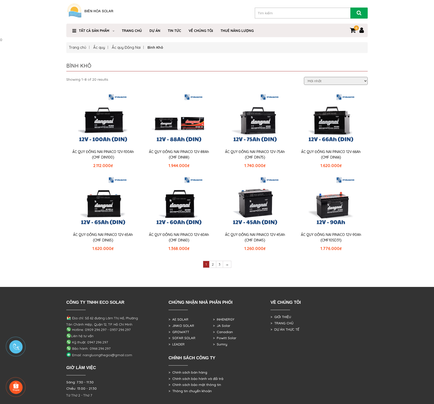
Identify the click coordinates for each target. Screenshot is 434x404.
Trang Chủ (132, 30)
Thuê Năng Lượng (237, 30)
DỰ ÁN (154, 30)
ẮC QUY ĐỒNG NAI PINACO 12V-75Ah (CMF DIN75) (255, 154)
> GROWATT (179, 332)
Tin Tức (174, 30)
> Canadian (223, 332)
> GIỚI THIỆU (280, 317)
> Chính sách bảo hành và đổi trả (196, 379)
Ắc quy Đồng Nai (126, 47)
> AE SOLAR (178, 319)
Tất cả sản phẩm (94, 30)
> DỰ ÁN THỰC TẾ (284, 329)
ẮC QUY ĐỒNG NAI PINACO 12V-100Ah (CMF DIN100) (103, 154)
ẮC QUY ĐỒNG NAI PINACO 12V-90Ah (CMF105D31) (331, 237)
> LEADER (177, 344)
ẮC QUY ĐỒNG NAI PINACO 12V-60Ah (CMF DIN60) (179, 237)
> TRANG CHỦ (281, 323)
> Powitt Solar (224, 338)
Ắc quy (99, 47)
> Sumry (220, 344)
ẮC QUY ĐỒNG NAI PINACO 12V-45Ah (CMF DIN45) (255, 237)
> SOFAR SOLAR (182, 338)
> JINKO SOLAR (181, 326)
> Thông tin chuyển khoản (190, 391)
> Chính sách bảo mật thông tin (195, 385)
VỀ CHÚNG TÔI (201, 30)
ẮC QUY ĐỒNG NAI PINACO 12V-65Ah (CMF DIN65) (103, 237)
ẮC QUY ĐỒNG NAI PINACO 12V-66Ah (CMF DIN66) (331, 154)
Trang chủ (77, 47)
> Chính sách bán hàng (188, 372)
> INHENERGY (223, 319)
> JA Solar (221, 326)
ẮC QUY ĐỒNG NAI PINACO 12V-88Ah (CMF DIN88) (179, 154)
